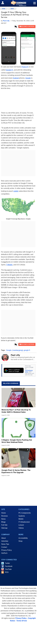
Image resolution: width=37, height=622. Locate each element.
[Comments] (16, 26)
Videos (21, 528)
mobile (15, 191)
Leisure (21, 525)
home (3, 8)
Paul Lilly (15, 355)
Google (28, 78)
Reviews (4, 516)
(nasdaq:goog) (17, 350)
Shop (20, 541)
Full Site (4, 525)
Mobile (20, 519)
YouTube (8, 569)
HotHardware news (29, 371)
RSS (7, 572)
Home (3, 513)
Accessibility (23, 538)
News (12, 8)
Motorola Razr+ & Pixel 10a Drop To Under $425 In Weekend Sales (16, 411)
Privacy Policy (6, 550)
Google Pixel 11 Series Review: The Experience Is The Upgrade (16, 471)
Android (16, 78)
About (3, 538)
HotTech (4, 553)
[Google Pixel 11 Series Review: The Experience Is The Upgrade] (18, 458)
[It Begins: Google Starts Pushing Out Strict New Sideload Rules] (18, 427)
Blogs (3, 522)
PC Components (24, 513)
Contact (4, 547)
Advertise (4, 541)
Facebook (8, 566)
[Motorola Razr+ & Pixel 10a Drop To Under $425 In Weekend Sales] (18, 397)
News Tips (5, 544)
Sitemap (4, 528)
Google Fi (9, 70)
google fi (27, 350)
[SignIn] (4, 2)
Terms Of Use (21, 621)
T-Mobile (9, 265)
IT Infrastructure (24, 522)
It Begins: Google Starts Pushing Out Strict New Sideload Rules (17, 441)
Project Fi (24, 67)
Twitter (7, 563)
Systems (21, 516)
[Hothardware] (18, 3)
